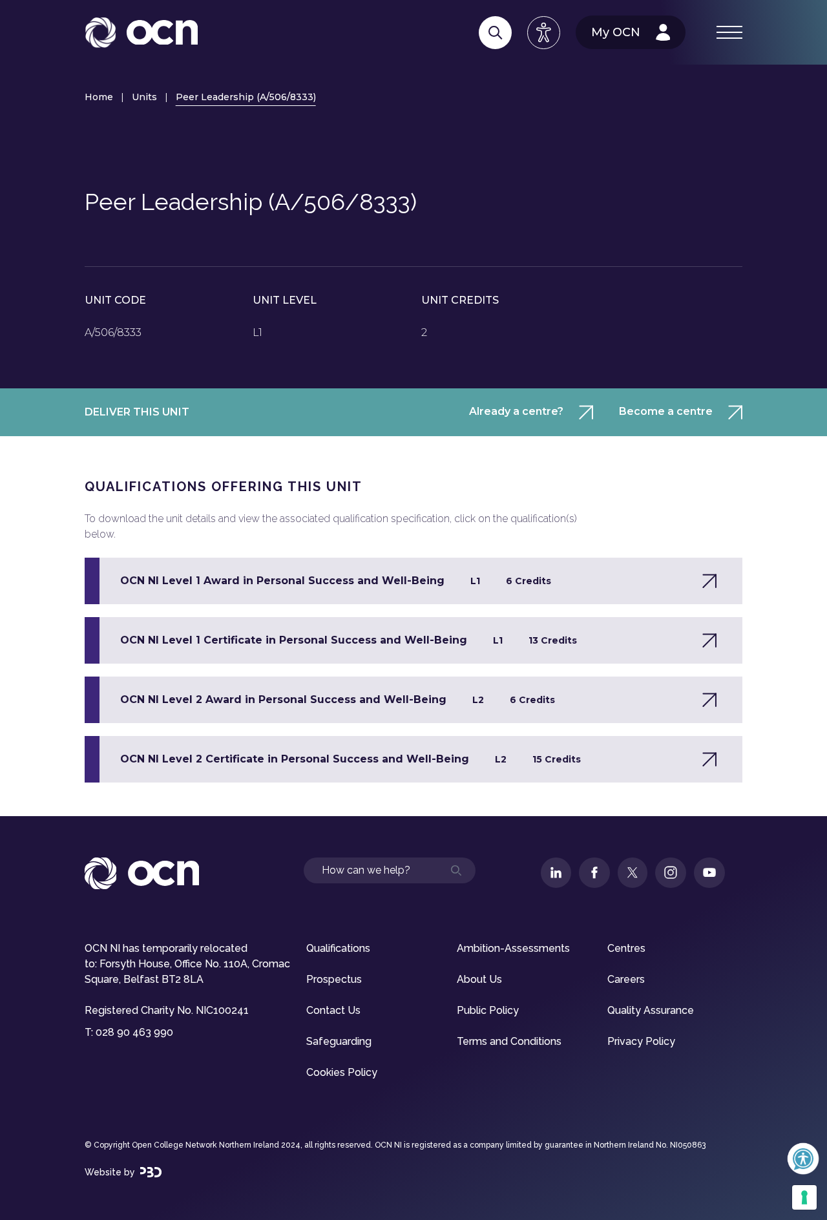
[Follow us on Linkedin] (556, 872)
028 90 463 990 (134, 1032)
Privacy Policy (641, 1041)
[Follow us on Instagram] (670, 872)
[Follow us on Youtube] (709, 872)
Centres (626, 948)
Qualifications (338, 948)
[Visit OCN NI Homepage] (141, 32)
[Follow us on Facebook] (594, 872)
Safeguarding (339, 1041)
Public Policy (488, 1010)
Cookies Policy (341, 1072)
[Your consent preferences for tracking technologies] (804, 1197)
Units (144, 97)
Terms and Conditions (509, 1041)
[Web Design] (151, 1172)
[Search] (495, 32)
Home (99, 97)
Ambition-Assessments (513, 948)
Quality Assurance (650, 1010)
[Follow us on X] (632, 872)
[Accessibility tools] (543, 32)
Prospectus (334, 979)
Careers (626, 979)
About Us (479, 979)
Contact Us (333, 1010)
